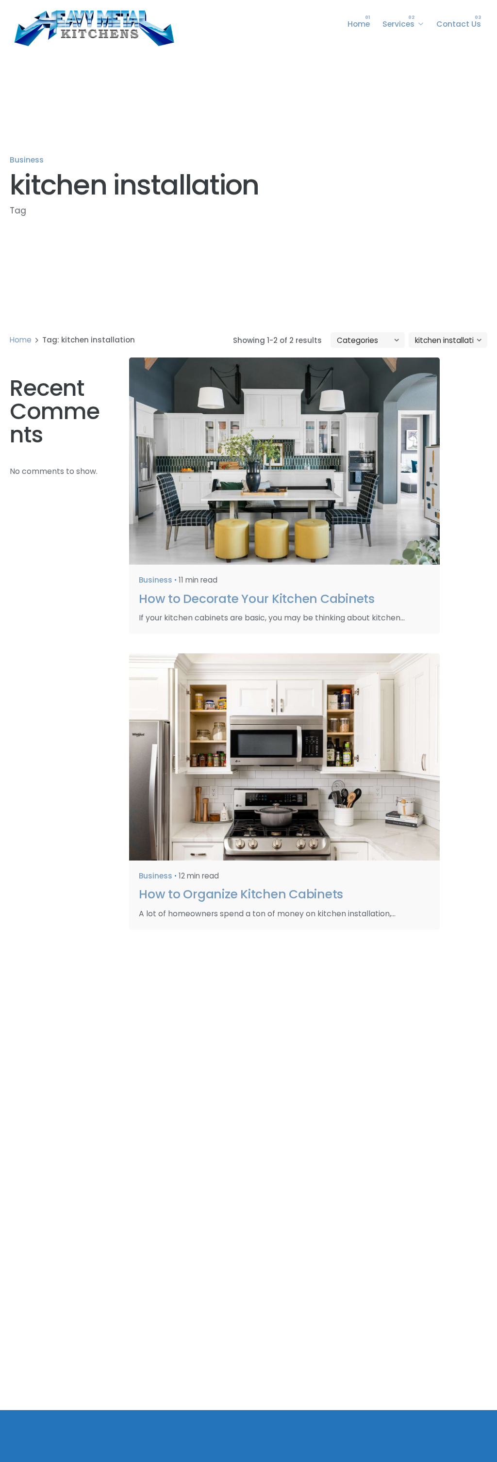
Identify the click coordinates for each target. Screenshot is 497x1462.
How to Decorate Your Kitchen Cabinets (257, 598)
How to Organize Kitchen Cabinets (241, 894)
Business (27, 160)
